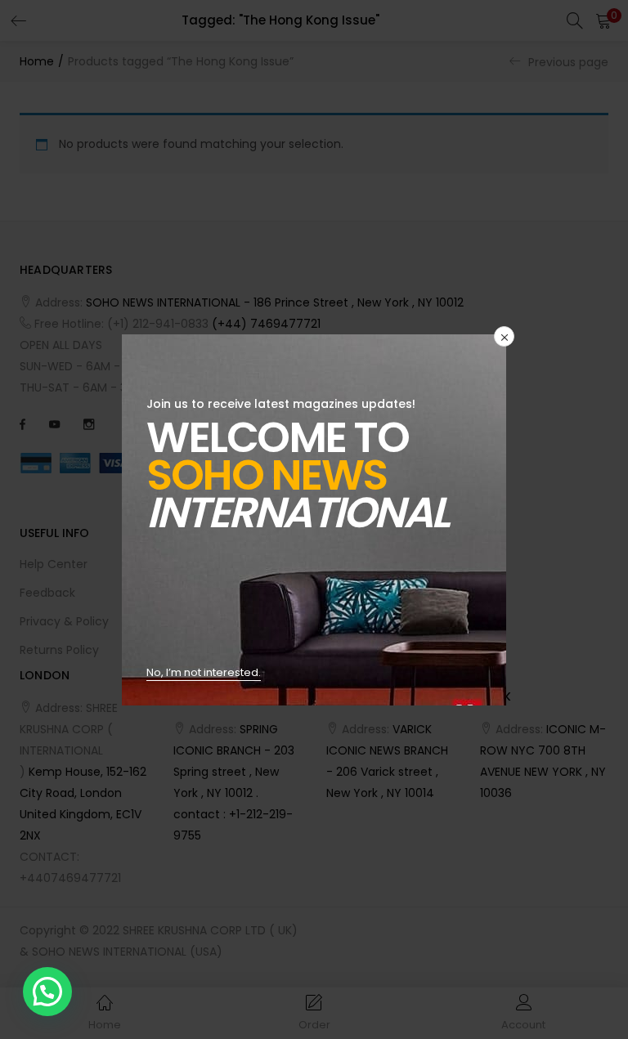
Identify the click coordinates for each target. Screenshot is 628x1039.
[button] (47, 991)
